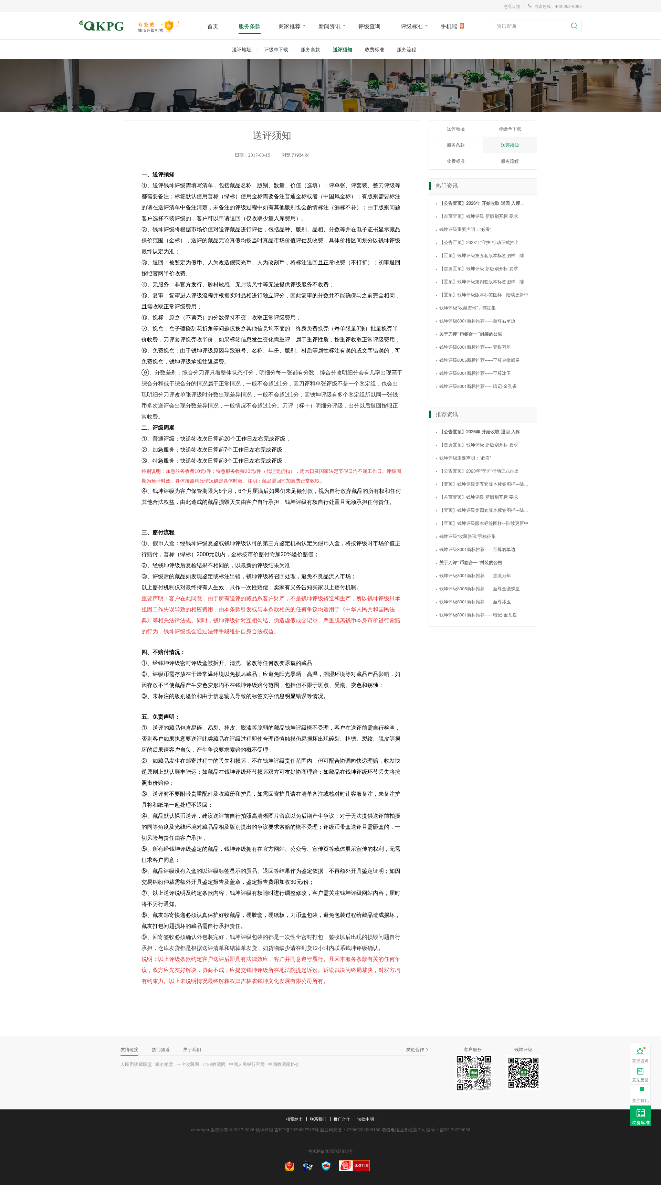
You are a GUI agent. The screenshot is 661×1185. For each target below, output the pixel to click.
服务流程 (406, 49)
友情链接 (129, 1049)
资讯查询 (506, 25)
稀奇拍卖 (164, 1064)
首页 (212, 26)
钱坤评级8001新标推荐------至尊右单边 (477, 320)
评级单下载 (276, 49)
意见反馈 (512, 6)
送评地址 (241, 49)
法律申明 (365, 1119)
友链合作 (415, 1049)
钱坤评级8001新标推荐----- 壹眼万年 (475, 346)
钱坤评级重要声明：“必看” (465, 229)
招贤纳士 (294, 1119)
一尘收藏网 (188, 1064)
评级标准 (412, 26)
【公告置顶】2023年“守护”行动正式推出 (479, 242)
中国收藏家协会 (284, 1064)
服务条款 (250, 26)
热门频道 (161, 1049)
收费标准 (374, 49)
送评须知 (342, 49)
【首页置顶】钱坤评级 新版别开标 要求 (478, 216)
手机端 (449, 26)
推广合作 (342, 1119)
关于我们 (192, 1049)
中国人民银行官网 (247, 1064)
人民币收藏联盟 (136, 1064)
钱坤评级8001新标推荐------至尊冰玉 (475, 373)
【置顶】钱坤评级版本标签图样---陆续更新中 (483, 294)
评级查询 (369, 26)
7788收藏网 (213, 1064)
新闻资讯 (329, 26)
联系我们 (318, 1119)
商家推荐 (290, 26)
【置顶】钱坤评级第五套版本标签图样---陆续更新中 (490, 255)
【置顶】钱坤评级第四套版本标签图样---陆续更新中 (490, 281)
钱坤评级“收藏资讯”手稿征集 (467, 307)
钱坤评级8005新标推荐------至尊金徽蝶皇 (479, 360)
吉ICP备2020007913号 (330, 1151)
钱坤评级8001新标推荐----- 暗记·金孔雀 (478, 386)
